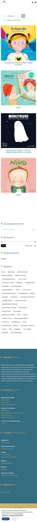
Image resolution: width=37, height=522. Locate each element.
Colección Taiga (5, 442)
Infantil (32, 293)
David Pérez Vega (16, 286)
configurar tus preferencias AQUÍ (12, 515)
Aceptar (6, 519)
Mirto (19, 315)
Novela (25, 315)
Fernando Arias (27, 290)
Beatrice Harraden (22, 272)
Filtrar (3, 245)
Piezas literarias (5, 492)
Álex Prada (5, 332)
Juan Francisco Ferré (20, 300)
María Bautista (23, 307)
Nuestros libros (5, 410)
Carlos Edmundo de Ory (8, 279)
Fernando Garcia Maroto (9, 293)
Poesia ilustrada (6, 325)
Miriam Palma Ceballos (8, 315)
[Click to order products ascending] (23, 16)
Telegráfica (17, 329)
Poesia (25, 322)
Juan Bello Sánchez (7, 300)
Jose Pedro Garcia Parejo (27, 297)
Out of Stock (18, 138)
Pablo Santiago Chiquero (21, 318)
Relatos (16, 325)
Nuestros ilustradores (7, 417)
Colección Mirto (5, 455)
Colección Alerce (6, 463)
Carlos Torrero (22, 279)
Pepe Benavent (16, 322)
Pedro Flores (5, 322)
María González (6, 311)
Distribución (4, 402)
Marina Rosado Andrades (9, 307)
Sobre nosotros (5, 400)
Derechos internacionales (8, 404)
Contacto (4, 423)
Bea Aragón (11, 272)
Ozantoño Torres (7, 318)
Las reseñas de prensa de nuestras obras (13, 413)
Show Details (18, 55)
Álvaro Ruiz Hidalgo (16, 332)
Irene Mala (5, 297)
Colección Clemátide (7, 448)
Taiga (10, 329)
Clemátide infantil (29, 282)
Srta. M (4, 329)
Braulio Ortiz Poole (20, 275)
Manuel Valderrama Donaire (10, 304)
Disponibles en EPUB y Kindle (9, 475)
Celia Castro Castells (7, 282)
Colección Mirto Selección (8, 457)
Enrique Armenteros (7, 290)
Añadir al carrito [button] (18, 51)
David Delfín (5, 286)
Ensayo (18, 290)
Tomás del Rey (27, 329)
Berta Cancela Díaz (7, 275)
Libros (3, 259)
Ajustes (14, 519)
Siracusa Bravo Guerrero (27, 325)
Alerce (4, 272)
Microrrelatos (17, 311)
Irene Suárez (14, 297)
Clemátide (19, 282)
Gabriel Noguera (23, 293)
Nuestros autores (6, 415)
